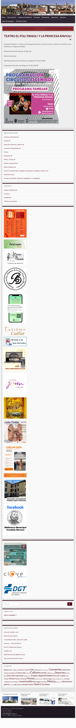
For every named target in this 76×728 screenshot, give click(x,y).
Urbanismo (7, 156)
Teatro (37, 684)
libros (32, 681)
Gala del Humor (38, 679)
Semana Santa (28, 684)
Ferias (12, 678)
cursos (43, 672)
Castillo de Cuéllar (23, 670)
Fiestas (6, 152)
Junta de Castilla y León (11, 632)
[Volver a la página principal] (38, 7)
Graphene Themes (17, 715)
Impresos (63, 17)
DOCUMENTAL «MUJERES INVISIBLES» (57, 28)
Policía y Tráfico (9, 159)
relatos (11, 684)
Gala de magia (47, 679)
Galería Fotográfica (8, 21)
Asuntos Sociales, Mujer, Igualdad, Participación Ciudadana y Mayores (25, 171)
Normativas (45, 17)
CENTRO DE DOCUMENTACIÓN (14, 654)
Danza (52, 673)
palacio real (59, 681)
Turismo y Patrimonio (10, 137)
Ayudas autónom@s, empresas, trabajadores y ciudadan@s (22, 178)
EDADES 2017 (27, 676)
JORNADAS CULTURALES (11, 682)
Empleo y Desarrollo (10, 163)
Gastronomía (56, 679)
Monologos (44, 682)
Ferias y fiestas (20, 679)
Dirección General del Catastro (13, 658)
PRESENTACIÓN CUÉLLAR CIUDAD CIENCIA (20, 28)
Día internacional (15, 675)
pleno (6, 684)
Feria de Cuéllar (59, 675)
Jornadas (67, 679)
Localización (7, 197)
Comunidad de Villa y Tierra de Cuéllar (15, 639)
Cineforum (37, 670)
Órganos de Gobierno (25, 17)
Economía (37, 17)
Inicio (3, 17)
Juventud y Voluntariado (11, 148)
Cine (31, 669)
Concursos (21, 672)
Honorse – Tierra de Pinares (12, 643)
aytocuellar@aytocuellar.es (9, 713)
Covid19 (28, 673)
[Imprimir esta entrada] (70, 39)
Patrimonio (67, 681)
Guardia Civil (8, 651)
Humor (61, 679)
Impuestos (54, 17)
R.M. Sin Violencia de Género (13, 647)
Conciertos (55, 669)
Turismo (45, 684)
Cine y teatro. (44, 670)
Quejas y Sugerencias (10, 190)
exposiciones (45, 675)
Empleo (34, 675)
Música (51, 681)
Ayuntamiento (11, 17)
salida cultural (17, 684)
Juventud (24, 681)
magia (38, 682)
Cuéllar (49, 673)
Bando (6, 670)
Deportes (60, 672)
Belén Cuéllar (13, 670)
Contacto (7, 194)
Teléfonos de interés (10, 201)
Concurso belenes (10, 673)
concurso (66, 669)
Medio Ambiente (9, 167)
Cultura (6, 141)
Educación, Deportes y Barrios (13, 144)
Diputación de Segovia (11, 636)
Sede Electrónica (21, 21)
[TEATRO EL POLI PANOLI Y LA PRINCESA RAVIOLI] (31, 96)
